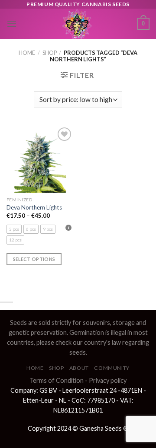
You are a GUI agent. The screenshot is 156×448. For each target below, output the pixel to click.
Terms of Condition (56, 380)
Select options (34, 259)
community (112, 368)
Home (27, 52)
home (34, 368)
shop (56, 368)
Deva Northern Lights (34, 207)
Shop (49, 52)
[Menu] (11, 23)
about (79, 368)
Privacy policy (108, 380)
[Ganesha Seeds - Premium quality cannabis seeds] (77, 24)
